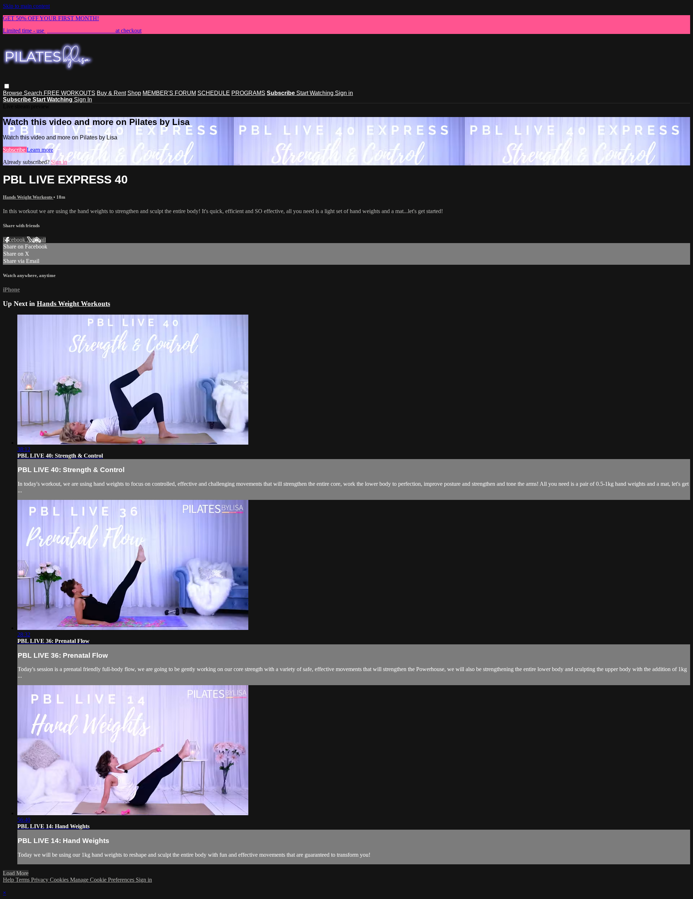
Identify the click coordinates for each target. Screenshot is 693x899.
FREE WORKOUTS (69, 93)
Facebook (15, 240)
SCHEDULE (213, 93)
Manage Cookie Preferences (103, 880)
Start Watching (315, 93)
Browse (13, 93)
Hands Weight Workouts (28, 197)
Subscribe (15, 150)
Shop (134, 93)
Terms (23, 880)
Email (39, 240)
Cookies (60, 880)
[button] (6, 86)
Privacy (40, 880)
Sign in (344, 93)
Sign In (83, 99)
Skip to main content (26, 6)
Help (9, 880)
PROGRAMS (248, 93)
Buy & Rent (111, 93)
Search (34, 93)
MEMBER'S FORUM (169, 93)
